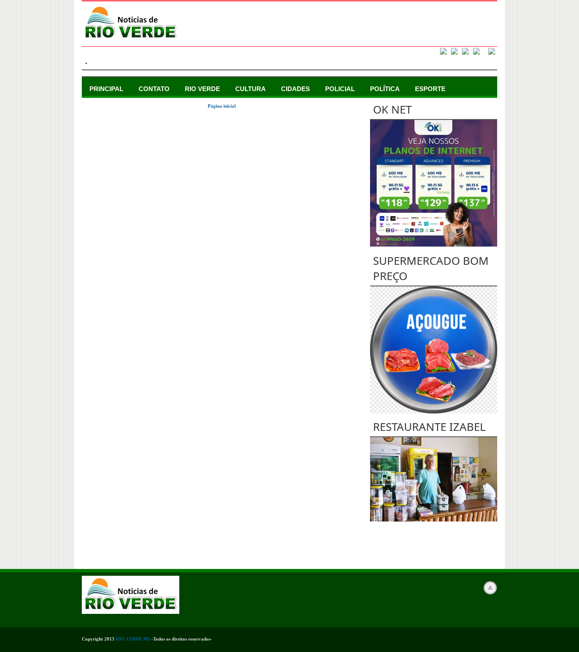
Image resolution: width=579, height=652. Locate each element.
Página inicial (222, 105)
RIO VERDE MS (133, 638)
